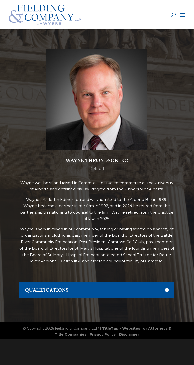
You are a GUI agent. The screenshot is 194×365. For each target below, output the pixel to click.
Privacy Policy (103, 334)
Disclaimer (129, 334)
